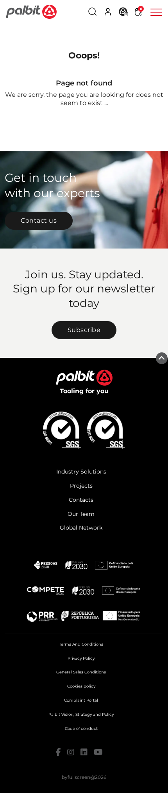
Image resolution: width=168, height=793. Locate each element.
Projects (81, 485)
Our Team (81, 513)
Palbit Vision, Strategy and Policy (81, 714)
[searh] (92, 11)
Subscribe (84, 330)
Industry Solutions (81, 471)
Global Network (81, 527)
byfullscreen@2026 (84, 777)
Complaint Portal (81, 700)
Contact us (39, 220)
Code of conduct (81, 728)
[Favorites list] (123, 11)
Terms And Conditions (81, 644)
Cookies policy (81, 686)
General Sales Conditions (81, 672)
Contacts (81, 499)
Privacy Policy (81, 658)
